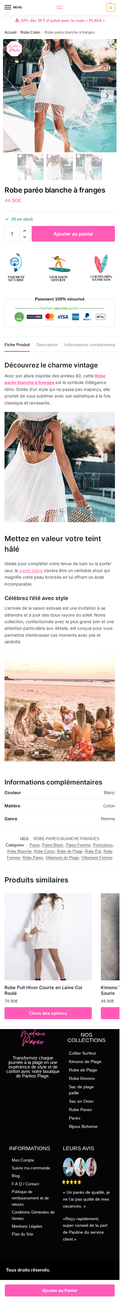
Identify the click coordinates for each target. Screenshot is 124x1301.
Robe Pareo (33, 857)
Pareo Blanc (53, 845)
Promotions (103, 845)
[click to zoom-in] (59, 95)
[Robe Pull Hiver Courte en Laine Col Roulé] (48, 936)
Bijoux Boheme (83, 1126)
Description (47, 344)
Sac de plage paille (81, 1089)
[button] (24, 231)
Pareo (34, 845)
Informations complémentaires (93, 344)
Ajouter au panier (73, 234)
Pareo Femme (78, 845)
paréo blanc (31, 570)
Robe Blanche (19, 851)
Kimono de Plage (85, 1061)
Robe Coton (30, 32)
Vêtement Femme (97, 857)
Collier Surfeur (82, 1053)
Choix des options (48, 1013)
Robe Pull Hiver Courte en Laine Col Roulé (43, 990)
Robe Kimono (82, 1078)
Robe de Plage (69, 851)
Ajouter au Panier (60, 1290)
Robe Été (93, 851)
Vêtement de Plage (62, 857)
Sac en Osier (81, 1101)
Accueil (11, 32)
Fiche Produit (17, 344)
